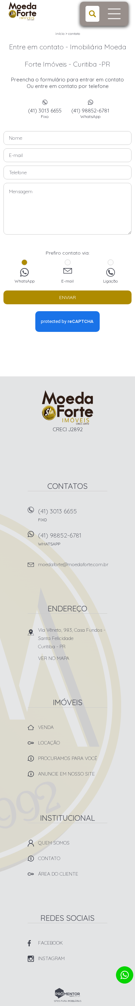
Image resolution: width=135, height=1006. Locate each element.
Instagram (51, 958)
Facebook (50, 943)
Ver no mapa (53, 658)
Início (59, 33)
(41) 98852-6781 (90, 113)
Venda (46, 727)
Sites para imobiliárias (67, 1001)
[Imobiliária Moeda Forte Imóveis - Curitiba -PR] (35, 11)
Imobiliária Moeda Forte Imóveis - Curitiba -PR (67, 407)
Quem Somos (54, 843)
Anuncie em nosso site (66, 774)
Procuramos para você (67, 758)
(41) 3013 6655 (45, 113)
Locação (49, 743)
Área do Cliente (58, 874)
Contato (74, 33)
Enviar (67, 297)
